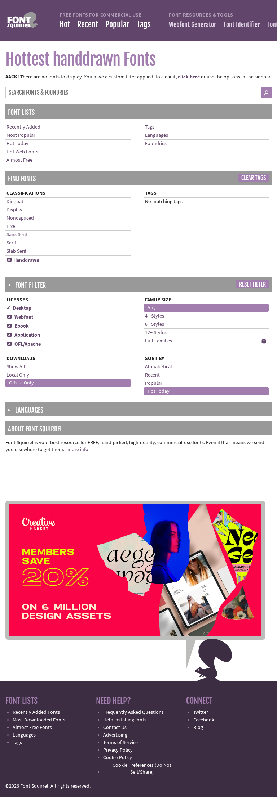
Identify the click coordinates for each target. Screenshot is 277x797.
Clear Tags (253, 177)
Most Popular (20, 135)
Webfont (20, 317)
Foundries (156, 143)
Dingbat (14, 201)
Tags (144, 24)
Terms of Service (120, 742)
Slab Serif (16, 251)
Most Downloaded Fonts (39, 720)
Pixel (11, 226)
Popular (117, 24)
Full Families (158, 341)
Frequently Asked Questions (133, 712)
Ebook (18, 326)
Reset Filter (252, 284)
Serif (11, 243)
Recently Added (23, 127)
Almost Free (19, 160)
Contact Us (115, 727)
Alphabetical (158, 367)
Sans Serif (16, 234)
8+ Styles (154, 324)
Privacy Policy (118, 750)
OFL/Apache (24, 344)
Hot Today (17, 143)
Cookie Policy (117, 758)
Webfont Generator (192, 24)
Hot (65, 24)
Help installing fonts (124, 720)
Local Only (17, 375)
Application (23, 335)
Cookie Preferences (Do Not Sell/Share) (142, 768)
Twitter (200, 712)
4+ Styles (154, 316)
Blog (198, 727)
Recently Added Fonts (36, 712)
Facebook (203, 720)
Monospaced (20, 218)
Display (14, 210)
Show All (15, 367)
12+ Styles (156, 332)
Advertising (115, 735)
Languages (156, 135)
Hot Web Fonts (22, 152)
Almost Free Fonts (32, 727)
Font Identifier (242, 24)
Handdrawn (23, 260)
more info (77, 449)
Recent (87, 24)
